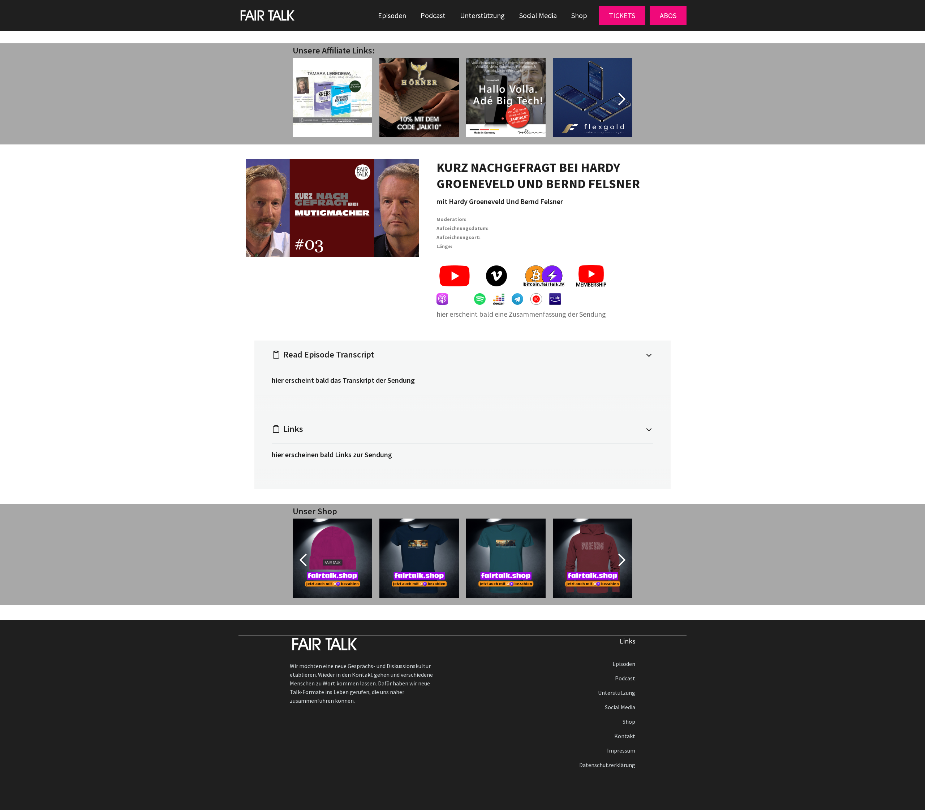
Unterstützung (482, 15)
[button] (622, 15)
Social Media (538, 15)
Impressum (621, 750)
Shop (579, 15)
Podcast (433, 15)
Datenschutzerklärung (607, 764)
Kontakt (624, 736)
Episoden (392, 15)
